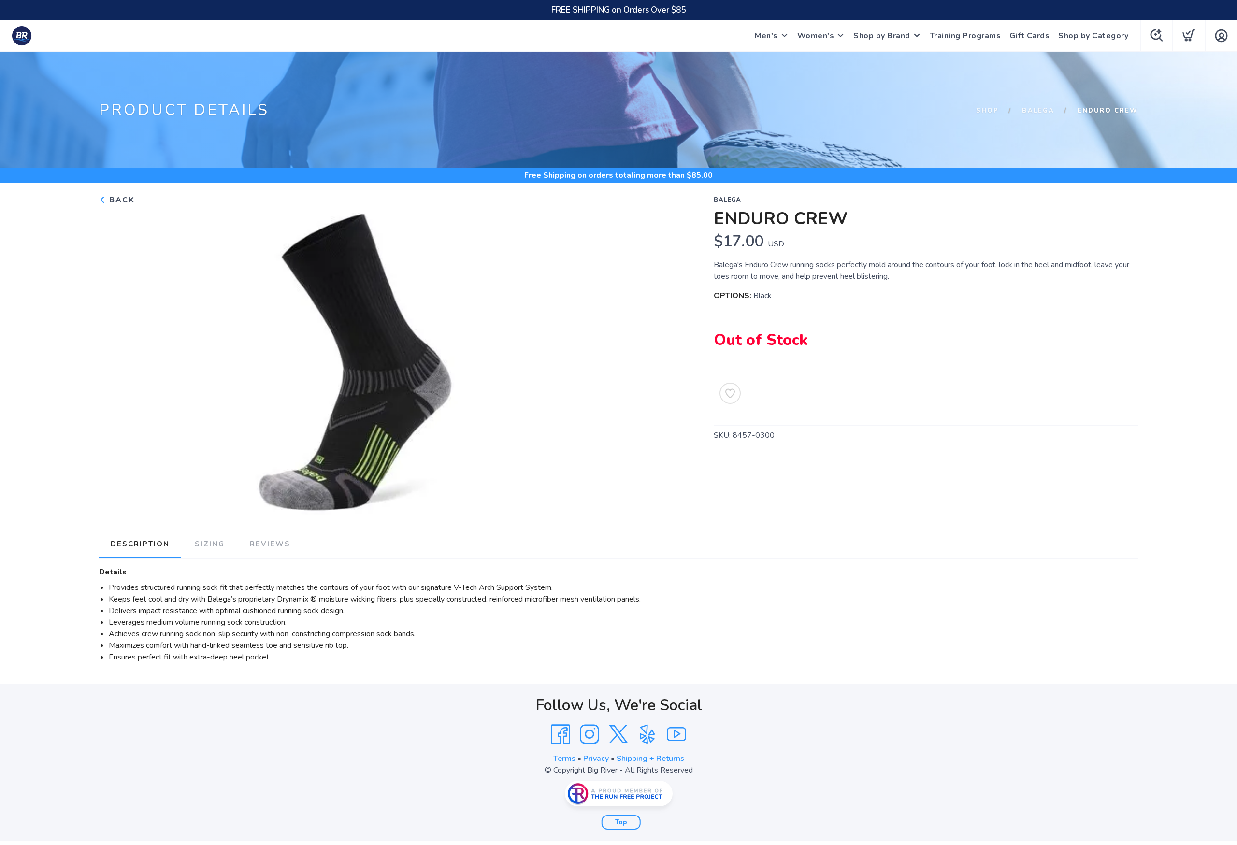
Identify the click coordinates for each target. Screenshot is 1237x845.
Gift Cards (1029, 35)
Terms (564, 758)
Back (120, 200)
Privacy (596, 758)
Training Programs (965, 35)
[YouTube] (676, 734)
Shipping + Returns (650, 758)
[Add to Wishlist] (730, 393)
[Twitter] (618, 734)
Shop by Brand (881, 35)
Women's (815, 35)
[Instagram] (589, 734)
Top (621, 822)
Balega (1038, 110)
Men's (766, 35)
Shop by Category (1093, 35)
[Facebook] (560, 734)
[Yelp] (647, 734)
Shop (987, 110)
